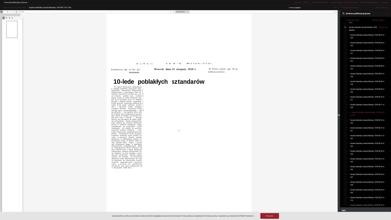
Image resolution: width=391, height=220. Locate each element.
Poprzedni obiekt (353, 20)
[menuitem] (363, 28)
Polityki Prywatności (247, 216)
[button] (365, 13)
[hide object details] (339, 115)
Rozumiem (269, 216)
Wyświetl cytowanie (351, 2)
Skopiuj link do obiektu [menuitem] (320, 2)
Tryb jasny (297, 2)
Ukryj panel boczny (381, 8)
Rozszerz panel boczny (351, 8)
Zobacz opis (383, 27)
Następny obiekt (378, 20)
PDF (335, 8)
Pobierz (305, 2)
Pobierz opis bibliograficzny (369, 2)
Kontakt (385, 2)
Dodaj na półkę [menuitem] (337, 2)
